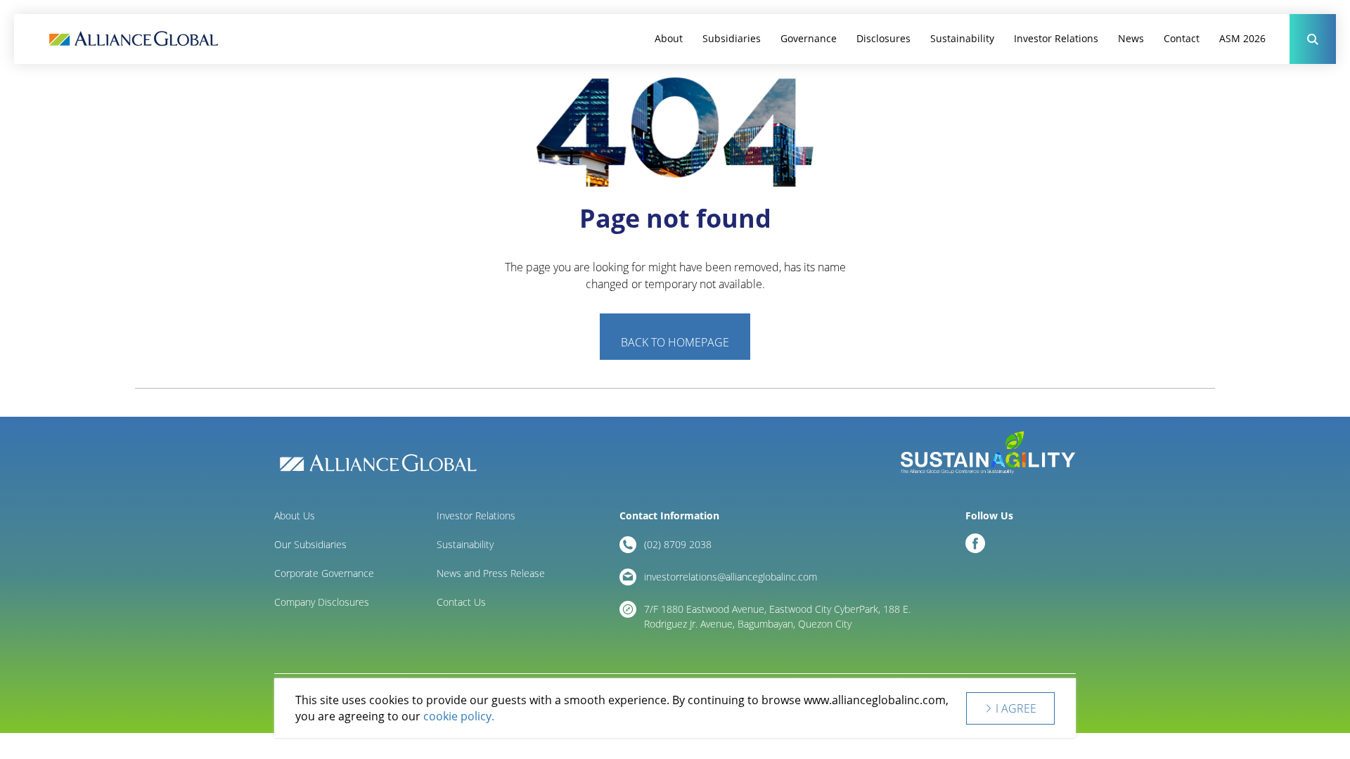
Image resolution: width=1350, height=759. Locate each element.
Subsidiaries (731, 38)
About (669, 38)
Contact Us (461, 602)
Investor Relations (1056, 38)
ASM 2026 (1242, 38)
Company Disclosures (321, 602)
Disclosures (883, 38)
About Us (294, 515)
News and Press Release (491, 573)
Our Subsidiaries (310, 544)
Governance (808, 38)
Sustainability (962, 38)
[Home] (133, 39)
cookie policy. (458, 716)
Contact (1182, 38)
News (1131, 38)
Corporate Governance (324, 573)
